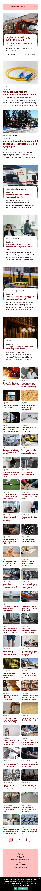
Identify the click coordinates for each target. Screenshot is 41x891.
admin (15, 86)
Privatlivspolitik (23, 888)
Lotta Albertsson (22, 189)
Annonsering (20, 876)
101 (28, 840)
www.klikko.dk (22, 867)
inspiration (6, 89)
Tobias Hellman (11, 54)
